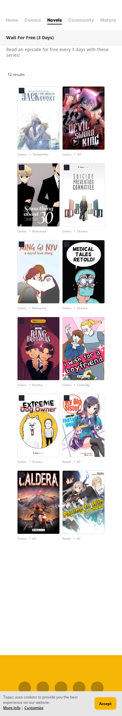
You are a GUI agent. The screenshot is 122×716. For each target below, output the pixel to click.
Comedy (83, 385)
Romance (39, 231)
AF (79, 154)
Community (81, 20)
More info (11, 707)
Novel (66, 462)
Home (12, 20)
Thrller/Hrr (40, 154)
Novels (54, 20)
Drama (82, 231)
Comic (22, 154)
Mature (108, 20)
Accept (105, 703)
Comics (32, 20)
